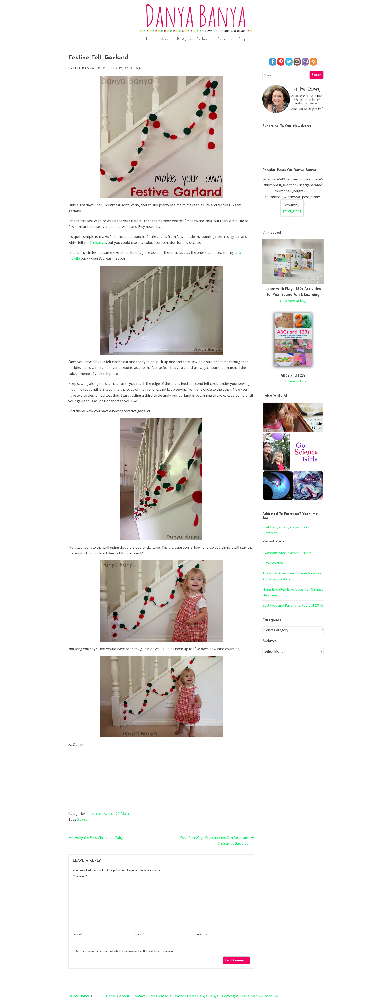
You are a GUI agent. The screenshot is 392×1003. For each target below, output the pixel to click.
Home (150, 39)
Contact (139, 996)
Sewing (82, 819)
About (166, 39)
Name (77, 934)
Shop (242, 39)
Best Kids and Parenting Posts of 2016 (292, 605)
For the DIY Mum (116, 813)
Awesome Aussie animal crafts (287, 552)
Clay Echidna (272, 563)
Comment (80, 876)
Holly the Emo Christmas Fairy (99, 837)
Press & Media (160, 996)
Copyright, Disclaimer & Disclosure (250, 996)
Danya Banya (79, 996)
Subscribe (224, 39)
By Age (182, 39)
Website (202, 934)
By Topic (202, 39)
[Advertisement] (161, 780)
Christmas (98, 242)
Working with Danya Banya (197, 996)
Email (139, 934)
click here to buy (293, 300)
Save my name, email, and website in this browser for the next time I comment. (125, 951)
